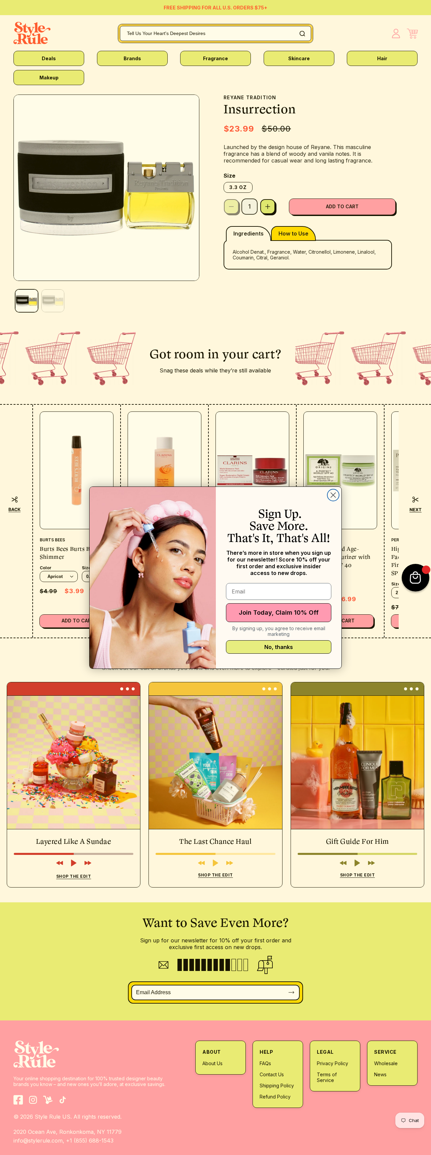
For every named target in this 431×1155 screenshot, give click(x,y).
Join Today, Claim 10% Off (279, 612)
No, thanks (278, 647)
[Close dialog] (333, 495)
